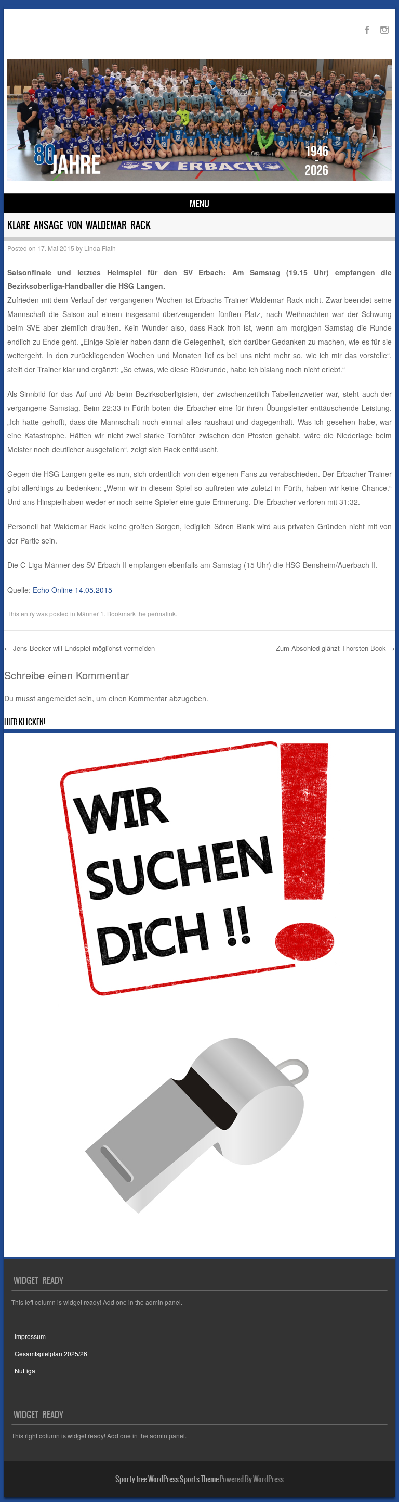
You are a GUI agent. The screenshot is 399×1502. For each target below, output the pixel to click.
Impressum (30, 1336)
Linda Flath (100, 248)
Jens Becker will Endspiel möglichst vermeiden (79, 648)
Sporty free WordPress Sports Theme (167, 1479)
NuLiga (25, 1370)
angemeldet (56, 698)
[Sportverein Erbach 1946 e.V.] (199, 177)
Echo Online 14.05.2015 (72, 590)
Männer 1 (90, 613)
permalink (162, 613)
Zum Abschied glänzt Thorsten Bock (335, 648)
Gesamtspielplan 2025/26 (51, 1353)
